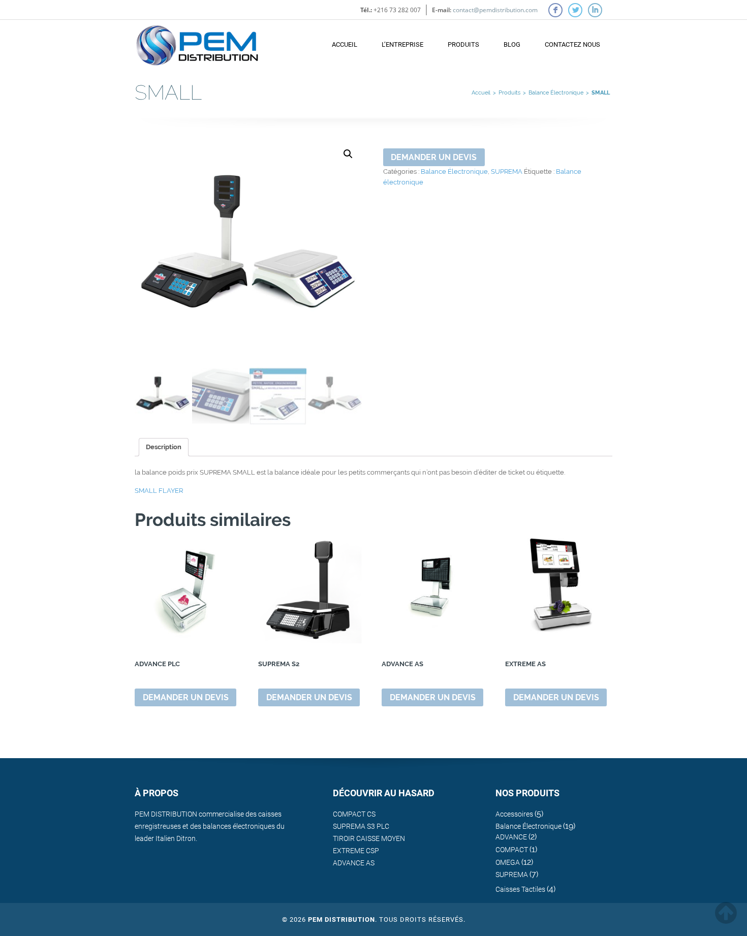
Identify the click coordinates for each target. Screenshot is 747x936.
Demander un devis (434, 157)
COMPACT (511, 850)
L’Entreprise (402, 44)
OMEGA (507, 862)
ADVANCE (511, 837)
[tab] (164, 447)
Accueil (344, 44)
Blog (512, 44)
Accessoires (514, 814)
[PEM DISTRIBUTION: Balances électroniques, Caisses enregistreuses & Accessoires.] (197, 40)
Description (163, 447)
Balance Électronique (555, 92)
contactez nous (572, 44)
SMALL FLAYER (159, 490)
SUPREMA (506, 171)
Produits (463, 44)
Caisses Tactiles (520, 889)
